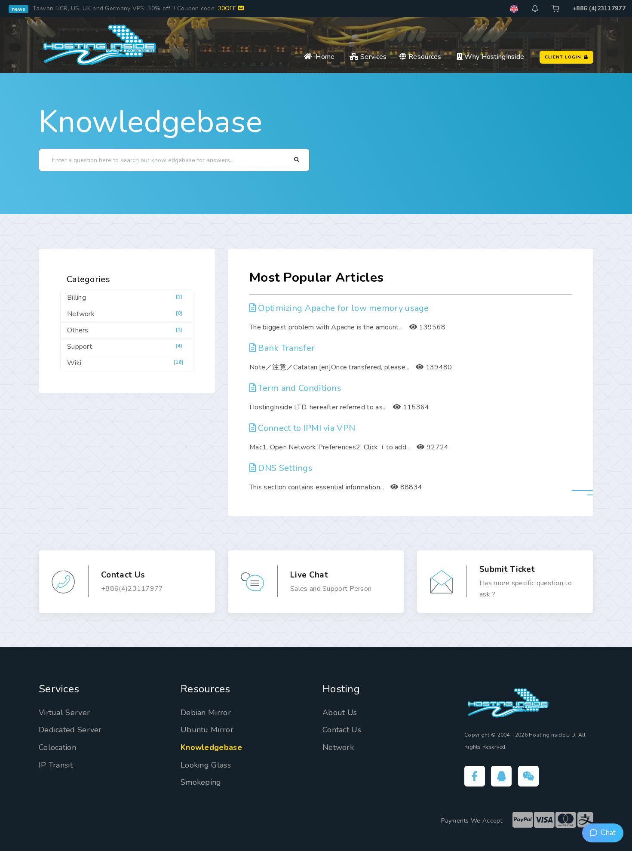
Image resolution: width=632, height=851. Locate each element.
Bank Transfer (286, 348)
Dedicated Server (70, 730)
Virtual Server (64, 712)
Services (373, 56)
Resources (424, 56)
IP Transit (56, 765)
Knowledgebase (150, 122)
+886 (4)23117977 (599, 8)
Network (338, 747)
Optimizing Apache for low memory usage (343, 308)
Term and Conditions (299, 388)
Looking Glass (206, 765)
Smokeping (201, 782)
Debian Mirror (206, 712)
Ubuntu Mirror (207, 730)
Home (323, 56)
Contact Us (341, 730)
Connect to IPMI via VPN (306, 428)
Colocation (57, 747)
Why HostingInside (493, 56)
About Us (339, 712)
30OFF (228, 8)
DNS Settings (285, 468)
